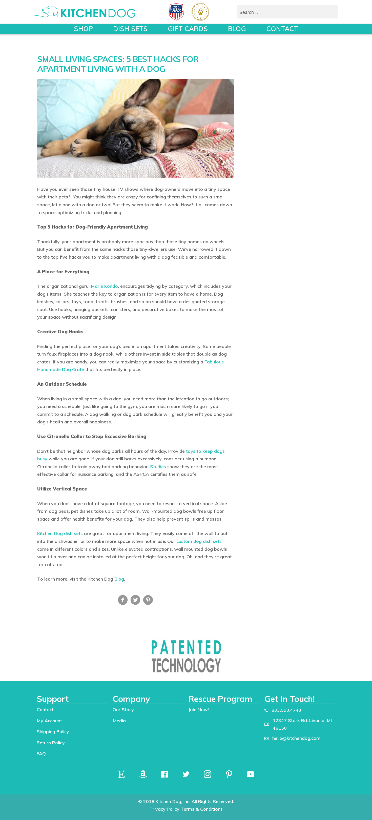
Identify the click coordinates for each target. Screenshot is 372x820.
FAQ (41, 753)
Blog (119, 579)
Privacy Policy (164, 809)
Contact (45, 709)
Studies (158, 466)
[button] (121, 774)
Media (119, 721)
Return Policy (51, 743)
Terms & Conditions (202, 809)
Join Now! (199, 709)
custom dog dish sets (199, 541)
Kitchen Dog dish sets (60, 533)
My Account (49, 721)
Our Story (123, 709)
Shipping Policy (53, 731)
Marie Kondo (104, 286)
